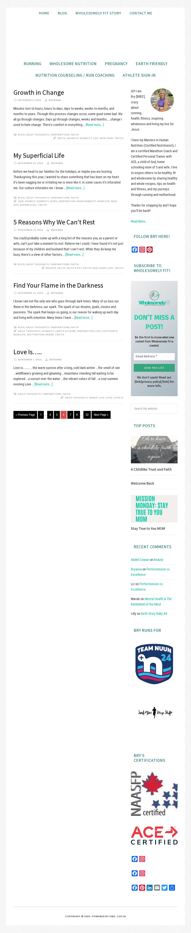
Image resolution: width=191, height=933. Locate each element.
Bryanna (136, 569)
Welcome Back (142, 483)
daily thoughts (29, 331)
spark (50, 334)
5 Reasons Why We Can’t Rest (54, 222)
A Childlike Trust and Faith (151, 469)
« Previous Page (25, 415)
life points (110, 331)
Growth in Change (38, 92)
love (109, 397)
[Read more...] (95, 125)
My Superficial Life (38, 155)
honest (30, 201)
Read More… (139, 221)
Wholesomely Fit (95, 38)
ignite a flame (65, 331)
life (95, 138)
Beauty (158, 560)
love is (118, 397)
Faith (75, 134)
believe (51, 268)
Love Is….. (27, 352)
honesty (86, 138)
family (93, 397)
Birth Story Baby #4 (154, 614)
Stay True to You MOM (148, 528)
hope (53, 201)
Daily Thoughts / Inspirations (48, 134)
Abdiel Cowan (140, 560)
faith (61, 138)
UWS (112, 916)
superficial (28, 204)
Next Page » (101, 415)
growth (73, 138)
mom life (103, 201)
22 (87, 415)
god (21, 201)
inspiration (67, 201)
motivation (35, 334)
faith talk (90, 268)
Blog (21, 134)
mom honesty (86, 201)
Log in (121, 916)
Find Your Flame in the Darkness (58, 285)
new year (106, 138)
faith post (74, 268)
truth (118, 138)
